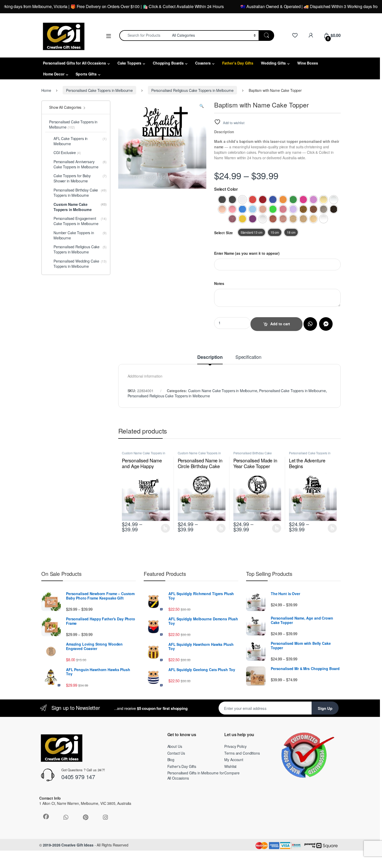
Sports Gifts (86, 74)
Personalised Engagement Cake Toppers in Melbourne (80, 221)
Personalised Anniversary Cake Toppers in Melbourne (80, 164)
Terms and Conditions (242, 753)
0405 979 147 (78, 777)
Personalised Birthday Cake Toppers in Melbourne (252, 454)
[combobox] (144, 35)
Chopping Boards (168, 63)
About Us (174, 746)
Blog (170, 759)
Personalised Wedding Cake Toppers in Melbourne (80, 263)
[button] (201, 105)
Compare (231, 772)
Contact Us (176, 753)
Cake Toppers (129, 63)
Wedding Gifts (273, 63)
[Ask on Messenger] (326, 324)
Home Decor (53, 74)
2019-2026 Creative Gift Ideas (68, 845)
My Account (233, 759)
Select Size (223, 232)
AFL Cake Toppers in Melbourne (80, 141)
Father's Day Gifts (181, 766)
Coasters (203, 63)
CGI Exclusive (67, 152)
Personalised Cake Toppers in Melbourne (99, 90)
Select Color (226, 189)
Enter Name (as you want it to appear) (247, 253)
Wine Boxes (307, 63)
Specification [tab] (248, 357)
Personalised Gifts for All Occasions (74, 63)
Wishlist (230, 766)
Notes (219, 283)
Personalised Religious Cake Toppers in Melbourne (192, 90)
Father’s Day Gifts (237, 63)
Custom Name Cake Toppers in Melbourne (222, 390)
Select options (164, 528)
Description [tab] (209, 357)
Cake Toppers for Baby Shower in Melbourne (80, 178)
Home (46, 90)
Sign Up (325, 708)
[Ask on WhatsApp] (310, 324)
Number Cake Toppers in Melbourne (80, 235)
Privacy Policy (235, 746)
